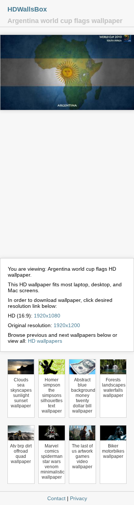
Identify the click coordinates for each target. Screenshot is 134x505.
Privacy (78, 498)
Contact (56, 498)
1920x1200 (67, 325)
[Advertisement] (67, 187)
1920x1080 (47, 316)
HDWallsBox (27, 9)
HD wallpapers (45, 341)
